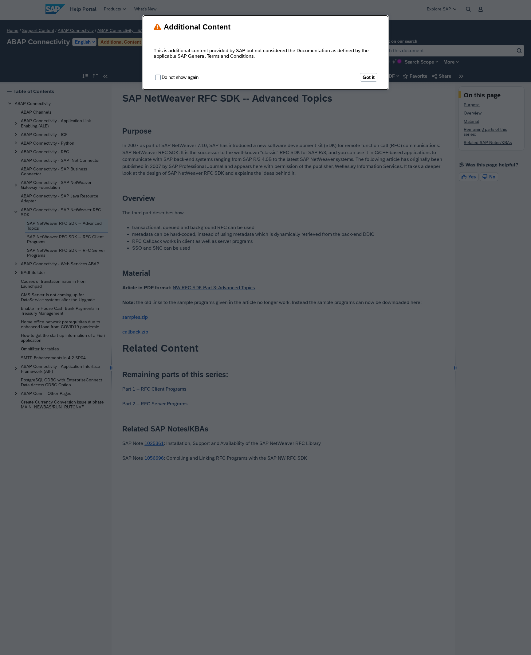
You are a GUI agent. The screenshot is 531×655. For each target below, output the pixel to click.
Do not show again (180, 77)
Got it (369, 77)
